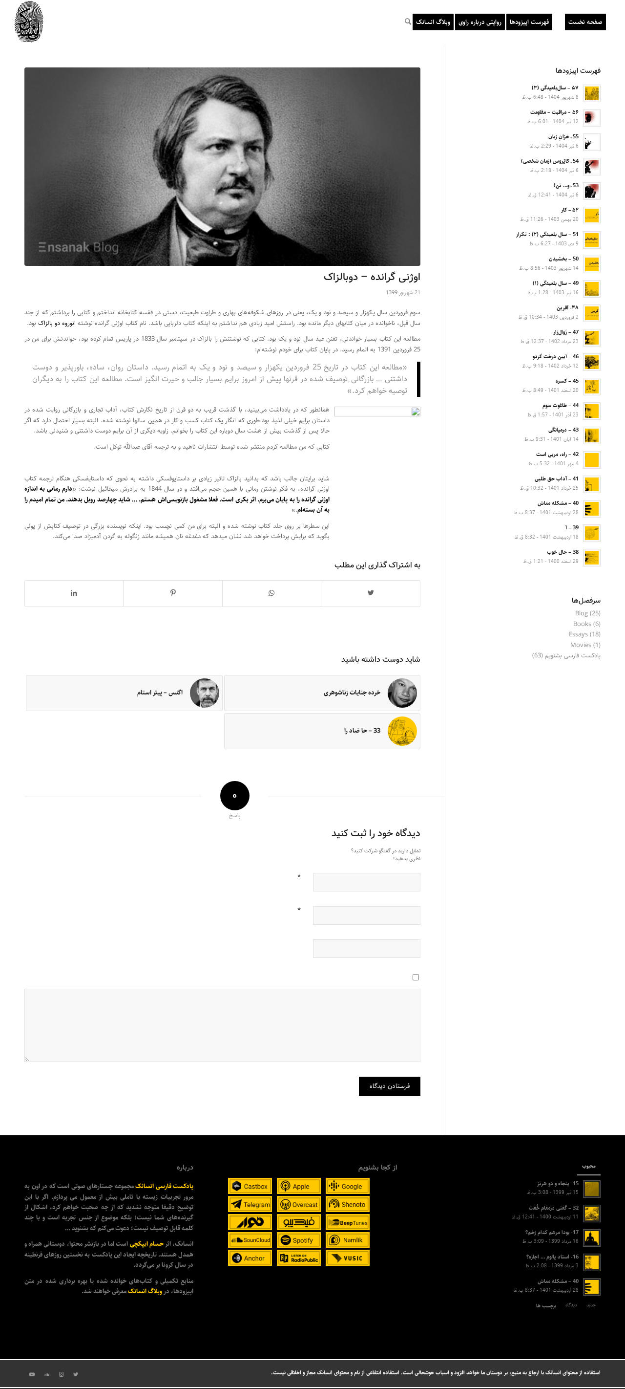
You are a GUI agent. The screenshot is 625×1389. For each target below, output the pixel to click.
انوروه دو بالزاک (57, 323)
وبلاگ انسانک (145, 1291)
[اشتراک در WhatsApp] (272, 593)
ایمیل (299, 909)
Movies (580, 645)
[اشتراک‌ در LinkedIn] (74, 593)
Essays (578, 634)
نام (299, 876)
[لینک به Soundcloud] (46, 1374)
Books (582, 624)
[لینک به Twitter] (75, 1374)
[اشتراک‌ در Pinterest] (173, 593)
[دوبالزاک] (222, 166)
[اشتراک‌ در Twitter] (370, 593)
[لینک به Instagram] (61, 1374)
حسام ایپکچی (147, 1244)
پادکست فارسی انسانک (164, 1186)
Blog (581, 613)
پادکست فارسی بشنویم (573, 655)
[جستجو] (407, 22)
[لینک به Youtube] (31, 1374)
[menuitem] (585, 22)
